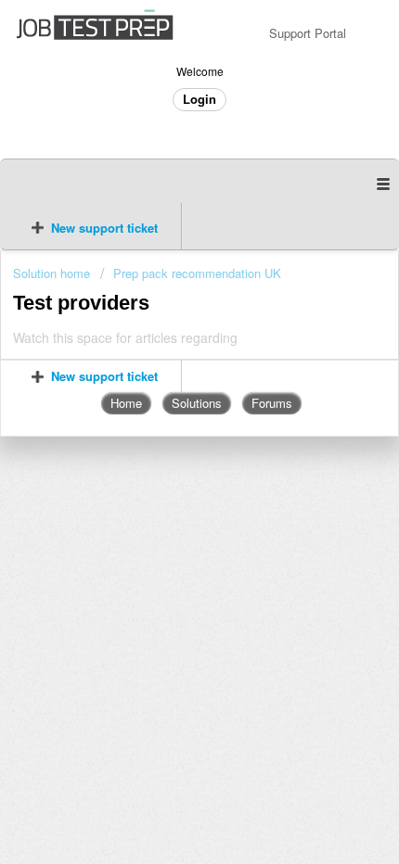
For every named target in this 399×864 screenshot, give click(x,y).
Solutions (197, 403)
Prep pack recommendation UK (197, 273)
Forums (271, 403)
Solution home (53, 273)
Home (126, 403)
